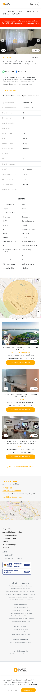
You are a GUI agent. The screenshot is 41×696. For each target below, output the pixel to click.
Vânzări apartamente (20, 583)
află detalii (28, 680)
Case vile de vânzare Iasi (20, 607)
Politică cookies (8, 555)
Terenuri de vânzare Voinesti (20, 634)
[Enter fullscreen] (38, 280)
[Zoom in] (38, 311)
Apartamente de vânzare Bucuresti (20, 586)
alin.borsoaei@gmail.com (12, 491)
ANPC (5, 552)
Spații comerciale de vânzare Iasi (20, 642)
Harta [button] (37, 50)
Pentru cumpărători (10, 535)
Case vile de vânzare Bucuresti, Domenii (21, 618)
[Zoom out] (38, 315)
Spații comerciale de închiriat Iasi (20, 654)
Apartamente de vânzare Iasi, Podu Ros (20, 600)
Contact (6, 548)
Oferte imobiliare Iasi (11, 96)
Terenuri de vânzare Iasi (20, 629)
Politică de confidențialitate (13, 558)
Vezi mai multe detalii (20, 362)
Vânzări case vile (20, 605)
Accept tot (28, 690)
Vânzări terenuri (20, 626)
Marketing (33, 684)
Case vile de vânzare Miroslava (20, 616)
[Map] (20, 298)
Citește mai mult (9, 90)
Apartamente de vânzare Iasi (20, 589)
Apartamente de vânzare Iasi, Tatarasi (20, 597)
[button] (2, 40)
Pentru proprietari (10, 538)
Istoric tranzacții (9, 545)
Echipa (5, 541)
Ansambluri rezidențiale (12, 532)
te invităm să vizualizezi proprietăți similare (20, 23)
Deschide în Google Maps (12, 497)
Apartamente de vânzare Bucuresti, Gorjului (20, 594)
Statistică (21, 684)
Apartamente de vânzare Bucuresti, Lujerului (20, 591)
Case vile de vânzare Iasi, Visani (20, 621)
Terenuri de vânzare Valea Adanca (21, 632)
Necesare (10, 684)
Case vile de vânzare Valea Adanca (20, 613)
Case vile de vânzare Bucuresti (20, 610)
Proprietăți (7, 529)
